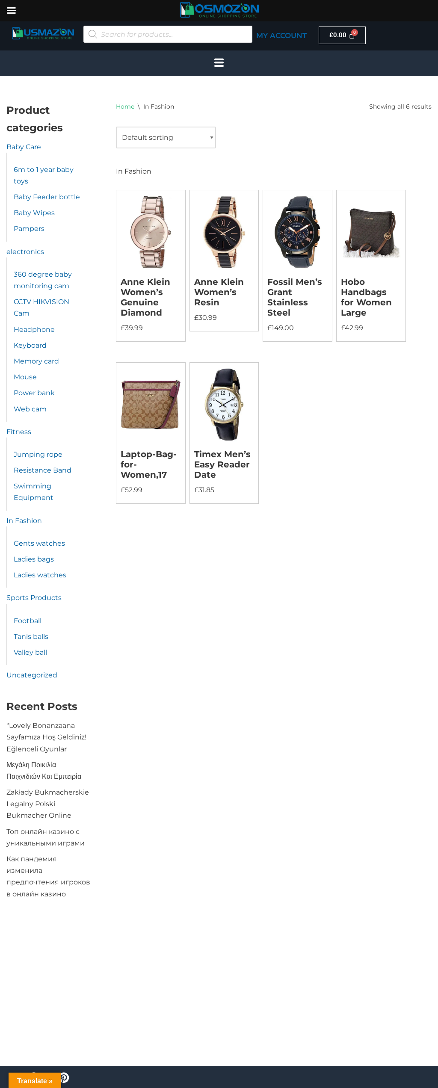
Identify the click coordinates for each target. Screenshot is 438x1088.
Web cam (30, 409)
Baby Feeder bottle (47, 197)
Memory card (36, 361)
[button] (219, 63)
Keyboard (30, 345)
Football (27, 621)
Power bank (34, 393)
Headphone (34, 329)
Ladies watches (40, 575)
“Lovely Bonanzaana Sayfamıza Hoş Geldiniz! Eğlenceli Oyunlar (46, 737)
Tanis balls (31, 637)
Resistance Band (42, 470)
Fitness (18, 432)
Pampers (29, 229)
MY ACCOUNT (281, 35)
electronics (25, 252)
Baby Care (23, 147)
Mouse (25, 377)
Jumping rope (38, 454)
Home (125, 106)
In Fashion (24, 521)
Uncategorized (31, 675)
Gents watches (39, 543)
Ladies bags (34, 559)
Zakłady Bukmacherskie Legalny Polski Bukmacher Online (47, 803)
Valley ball (30, 652)
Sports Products (34, 598)
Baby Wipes (34, 213)
